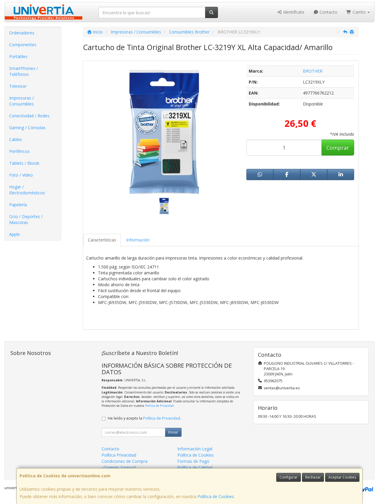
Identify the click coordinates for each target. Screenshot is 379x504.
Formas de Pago (193, 461)
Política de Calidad (194, 467)
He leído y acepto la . (144, 418)
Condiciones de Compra (124, 461)
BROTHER (312, 71)
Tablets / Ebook (24, 163)
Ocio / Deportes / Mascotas (26, 219)
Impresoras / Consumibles (21, 101)
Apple (14, 234)
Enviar (173, 432)
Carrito (359, 12)
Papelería (18, 204)
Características (102, 240)
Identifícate (293, 12)
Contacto (327, 12)
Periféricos (19, 151)
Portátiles (18, 56)
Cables (15, 139)
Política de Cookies (215, 496)
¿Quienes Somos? (119, 467)
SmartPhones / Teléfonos (23, 71)
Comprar (337, 147)
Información (138, 240)
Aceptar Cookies (342, 477)
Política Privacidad (119, 455)
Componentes (22, 44)
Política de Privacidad (159, 406)
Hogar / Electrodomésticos (27, 190)
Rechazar (313, 477)
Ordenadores (21, 33)
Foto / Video (21, 175)
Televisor (18, 86)
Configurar (289, 477)
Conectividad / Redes (29, 116)
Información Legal (194, 449)
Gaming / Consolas (27, 127)
